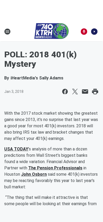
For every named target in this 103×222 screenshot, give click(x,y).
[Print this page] (95, 91)
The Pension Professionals (55, 167)
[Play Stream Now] (94, 31)
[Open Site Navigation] (7, 31)
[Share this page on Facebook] (65, 91)
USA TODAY (16, 149)
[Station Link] (51, 31)
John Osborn (34, 174)
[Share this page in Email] (85, 91)
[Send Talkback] (84, 31)
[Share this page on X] (75, 91)
